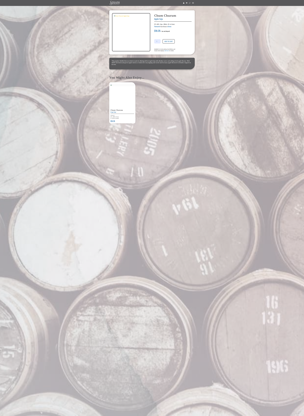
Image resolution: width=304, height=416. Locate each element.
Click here (166, 50)
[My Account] (183, 3)
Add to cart (168, 41)
